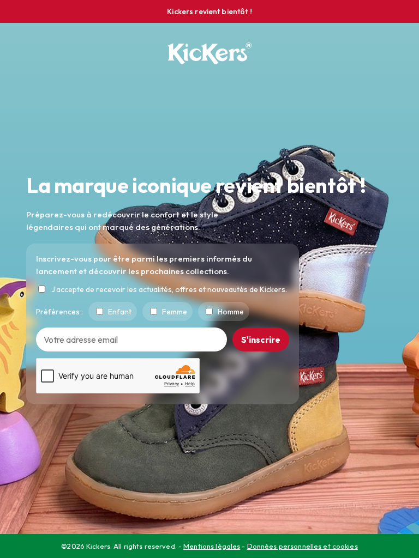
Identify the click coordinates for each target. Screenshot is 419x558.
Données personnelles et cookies (302, 546)
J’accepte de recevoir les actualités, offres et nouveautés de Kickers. (169, 289)
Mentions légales (211, 546)
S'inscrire (260, 339)
